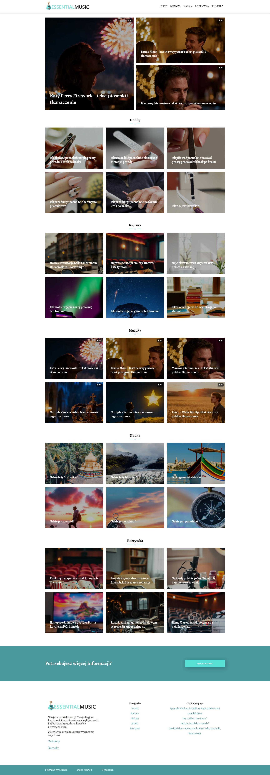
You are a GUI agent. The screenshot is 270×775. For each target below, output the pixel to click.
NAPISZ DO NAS (204, 663)
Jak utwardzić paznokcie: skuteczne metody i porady (134, 160)
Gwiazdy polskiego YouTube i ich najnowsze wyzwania (193, 580)
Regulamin (107, 770)
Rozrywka (202, 6)
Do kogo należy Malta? (186, 477)
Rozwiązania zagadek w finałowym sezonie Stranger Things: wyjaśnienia (134, 625)
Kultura (217, 6)
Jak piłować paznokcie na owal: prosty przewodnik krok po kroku (194, 160)
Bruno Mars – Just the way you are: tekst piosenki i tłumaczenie (173, 54)
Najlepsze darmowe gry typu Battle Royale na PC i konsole (73, 625)
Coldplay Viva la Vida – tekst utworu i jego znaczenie (74, 414)
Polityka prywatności (56, 770)
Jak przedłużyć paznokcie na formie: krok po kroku (134, 204)
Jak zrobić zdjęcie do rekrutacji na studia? (194, 309)
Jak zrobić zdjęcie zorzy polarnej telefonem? (71, 309)
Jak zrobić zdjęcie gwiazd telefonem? (135, 311)
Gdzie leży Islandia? (124, 477)
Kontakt (53, 748)
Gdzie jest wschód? (123, 521)
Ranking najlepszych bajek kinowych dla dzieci (74, 580)
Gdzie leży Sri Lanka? (64, 477)
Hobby (163, 6)
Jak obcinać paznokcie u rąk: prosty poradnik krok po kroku (72, 160)
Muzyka (175, 6)
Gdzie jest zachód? (62, 521)
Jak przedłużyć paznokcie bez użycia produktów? (73, 204)
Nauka (188, 6)
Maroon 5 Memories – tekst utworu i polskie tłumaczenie (178, 103)
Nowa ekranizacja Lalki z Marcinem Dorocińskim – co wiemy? (73, 265)
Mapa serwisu (84, 770)
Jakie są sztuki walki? (185, 206)
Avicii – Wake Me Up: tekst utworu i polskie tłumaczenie (195, 414)
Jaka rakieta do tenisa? (195, 718)
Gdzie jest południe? (185, 521)
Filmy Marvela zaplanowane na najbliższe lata (192, 625)
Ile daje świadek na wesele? (195, 723)
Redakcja (54, 741)
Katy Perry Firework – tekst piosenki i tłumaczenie (89, 98)
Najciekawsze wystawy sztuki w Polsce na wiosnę (192, 265)
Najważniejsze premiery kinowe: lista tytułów (132, 265)
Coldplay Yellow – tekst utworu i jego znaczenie (132, 414)
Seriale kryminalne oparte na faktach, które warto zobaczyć (130, 580)
